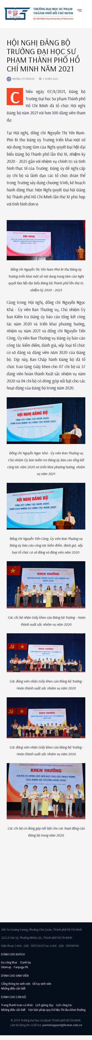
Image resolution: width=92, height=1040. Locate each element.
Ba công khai (9, 962)
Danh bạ (25, 962)
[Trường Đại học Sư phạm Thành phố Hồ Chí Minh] (38, 14)
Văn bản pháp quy (39, 1010)
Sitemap (6, 967)
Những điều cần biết (13, 988)
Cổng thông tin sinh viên (15, 984)
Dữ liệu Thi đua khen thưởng (68, 1010)
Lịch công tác (64, 1005)
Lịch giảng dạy (44, 1005)
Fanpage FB (21, 967)
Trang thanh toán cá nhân (17, 1005)
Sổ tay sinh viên (42, 984)
